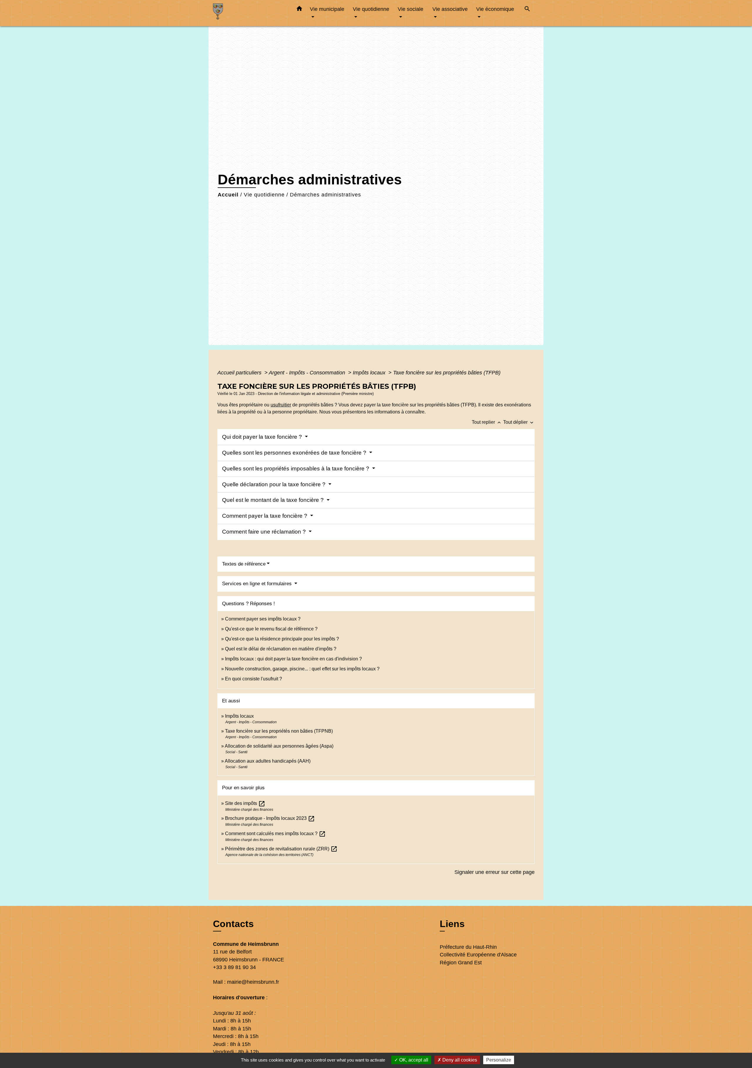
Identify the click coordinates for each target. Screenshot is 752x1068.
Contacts (233, 924)
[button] (299, 10)
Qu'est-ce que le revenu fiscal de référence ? (271, 628)
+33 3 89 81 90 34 (234, 967)
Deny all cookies (459, 1059)
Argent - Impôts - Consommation (308, 373)
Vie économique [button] (495, 9)
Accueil (228, 195)
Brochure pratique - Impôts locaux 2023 (270, 818)
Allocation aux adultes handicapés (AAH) (267, 760)
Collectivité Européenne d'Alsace (478, 955)
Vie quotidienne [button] (371, 9)
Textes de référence (244, 564)
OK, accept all (413, 1059)
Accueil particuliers (240, 373)
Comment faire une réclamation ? (264, 532)
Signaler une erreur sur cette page (494, 872)
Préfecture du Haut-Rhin (468, 947)
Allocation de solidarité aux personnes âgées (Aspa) (279, 746)
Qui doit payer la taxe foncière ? (262, 437)
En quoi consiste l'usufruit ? (253, 678)
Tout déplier (519, 422)
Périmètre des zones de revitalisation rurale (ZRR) (281, 848)
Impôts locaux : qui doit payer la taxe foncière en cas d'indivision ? (293, 658)
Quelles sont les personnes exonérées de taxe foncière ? (295, 453)
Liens (452, 924)
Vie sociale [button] (410, 9)
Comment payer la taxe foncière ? (265, 516)
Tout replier (487, 422)
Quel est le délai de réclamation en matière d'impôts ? (280, 648)
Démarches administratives (325, 195)
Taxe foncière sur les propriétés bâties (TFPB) (447, 373)
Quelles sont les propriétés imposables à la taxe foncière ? (296, 468)
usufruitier (281, 404)
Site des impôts (245, 803)
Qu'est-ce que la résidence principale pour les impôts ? (282, 638)
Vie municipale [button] (327, 9)
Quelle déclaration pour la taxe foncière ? (274, 484)
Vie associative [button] (450, 9)
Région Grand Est (461, 963)
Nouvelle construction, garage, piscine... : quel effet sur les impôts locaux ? (302, 668)
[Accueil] (249, 13)
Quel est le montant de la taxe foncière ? (273, 500)
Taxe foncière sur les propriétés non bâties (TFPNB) (279, 731)
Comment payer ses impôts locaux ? (263, 618)
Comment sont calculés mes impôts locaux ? (275, 833)
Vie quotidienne (264, 195)
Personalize (498, 1059)
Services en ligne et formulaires (257, 583)
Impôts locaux (370, 373)
